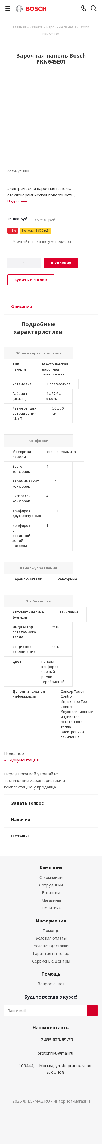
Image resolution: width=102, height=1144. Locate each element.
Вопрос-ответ (51, 983)
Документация (24, 760)
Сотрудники (51, 885)
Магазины (51, 900)
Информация (51, 921)
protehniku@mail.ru (55, 1053)
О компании (51, 877)
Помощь (51, 930)
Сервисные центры (51, 961)
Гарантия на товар (51, 953)
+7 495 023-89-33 (55, 1040)
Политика (51, 907)
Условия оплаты (51, 938)
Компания (51, 868)
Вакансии (51, 892)
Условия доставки (51, 945)
